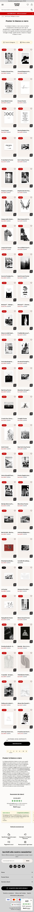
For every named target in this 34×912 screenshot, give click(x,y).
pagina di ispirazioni (24, 768)
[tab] (28, 4)
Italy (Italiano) (17, 904)
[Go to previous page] (7, 751)
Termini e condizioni (8, 893)
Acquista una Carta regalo (18, 888)
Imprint (29, 893)
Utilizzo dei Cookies (20, 893)
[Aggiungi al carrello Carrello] (14, 66)
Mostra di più (17, 743)
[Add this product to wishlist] (14, 49)
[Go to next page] (26, 751)
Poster (8, 16)
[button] (27, 905)
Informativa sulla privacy (17, 895)
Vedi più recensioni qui (17, 826)
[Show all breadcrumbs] (3, 16)
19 (23, 751)
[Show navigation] (2, 5)
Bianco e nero (15, 16)
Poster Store (27, 776)
